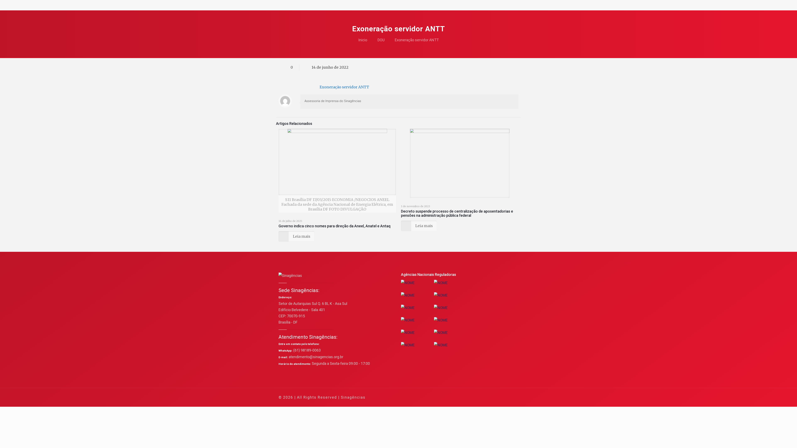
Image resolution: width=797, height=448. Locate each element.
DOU (381, 40)
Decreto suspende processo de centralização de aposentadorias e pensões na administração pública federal (457, 213)
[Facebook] (475, 397)
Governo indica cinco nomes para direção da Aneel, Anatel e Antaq (334, 226)
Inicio (362, 40)
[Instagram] (498, 397)
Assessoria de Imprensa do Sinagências (332, 101)
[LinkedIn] (492, 397)
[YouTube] (486, 397)
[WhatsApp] (470, 397)
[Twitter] (481, 397)
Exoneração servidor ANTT (417, 40)
